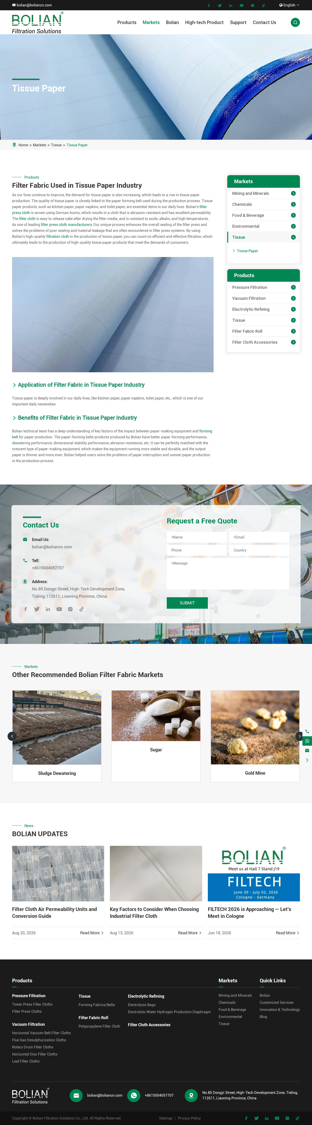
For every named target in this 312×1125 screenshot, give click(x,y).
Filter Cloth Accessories (255, 342)
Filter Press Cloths (27, 1011)
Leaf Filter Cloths (26, 1061)
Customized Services (276, 1002)
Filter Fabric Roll (247, 331)
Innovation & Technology (280, 1009)
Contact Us (264, 22)
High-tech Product (204, 22)
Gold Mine (255, 773)
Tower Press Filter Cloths (32, 1004)
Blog (263, 1017)
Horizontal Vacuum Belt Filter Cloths (41, 1033)
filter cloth (27, 219)
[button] (12, 736)
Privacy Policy (189, 1118)
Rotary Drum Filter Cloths (32, 1047)
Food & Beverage (248, 215)
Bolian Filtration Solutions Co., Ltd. (61, 1118)
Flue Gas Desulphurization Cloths (39, 1040)
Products (126, 22)
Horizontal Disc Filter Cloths (34, 1054)
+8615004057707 (48, 567)
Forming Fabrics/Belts (97, 1005)
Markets (151, 22)
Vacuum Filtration (249, 298)
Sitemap (165, 1118)
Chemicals (242, 204)
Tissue (56, 145)
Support (238, 22)
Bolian (172, 22)
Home (23, 145)
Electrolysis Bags (142, 1005)
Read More (92, 932)
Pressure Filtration (249, 287)
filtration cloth (57, 236)
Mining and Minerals (250, 193)
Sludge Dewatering (57, 773)
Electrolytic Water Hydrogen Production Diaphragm (169, 1012)
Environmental (245, 226)
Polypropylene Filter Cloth (99, 1026)
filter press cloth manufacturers (66, 224)
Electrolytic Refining (251, 309)
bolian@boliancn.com (34, 5)
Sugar (156, 750)
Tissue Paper (77, 145)
